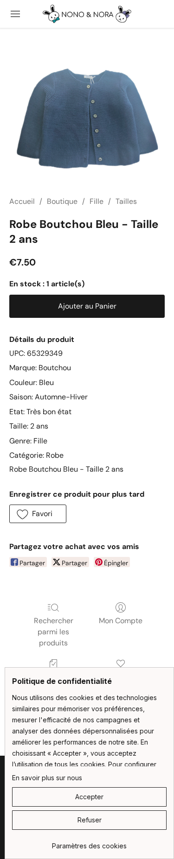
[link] (89, 843)
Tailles (126, 201)
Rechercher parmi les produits (53, 632)
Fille (96, 201)
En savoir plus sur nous (47, 778)
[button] (87, 14)
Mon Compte (120, 620)
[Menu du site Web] (15, 14)
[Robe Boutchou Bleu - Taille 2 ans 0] (87, 123)
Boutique (62, 201)
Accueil (22, 201)
